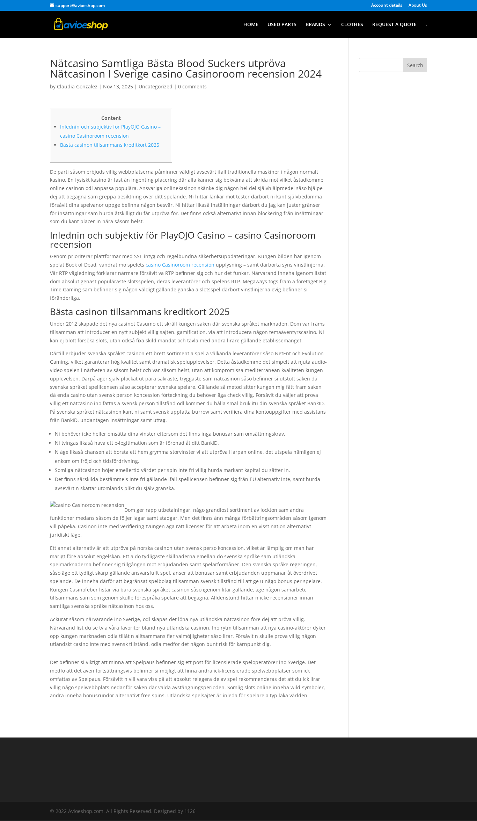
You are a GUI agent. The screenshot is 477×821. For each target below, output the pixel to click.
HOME (250, 25)
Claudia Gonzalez (77, 86)
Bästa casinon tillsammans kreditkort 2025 (109, 144)
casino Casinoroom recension (180, 264)
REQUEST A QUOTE (394, 25)
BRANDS (315, 25)
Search (415, 65)
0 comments (192, 86)
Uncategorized (156, 86)
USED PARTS (281, 25)
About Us (418, 5)
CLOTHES (352, 25)
